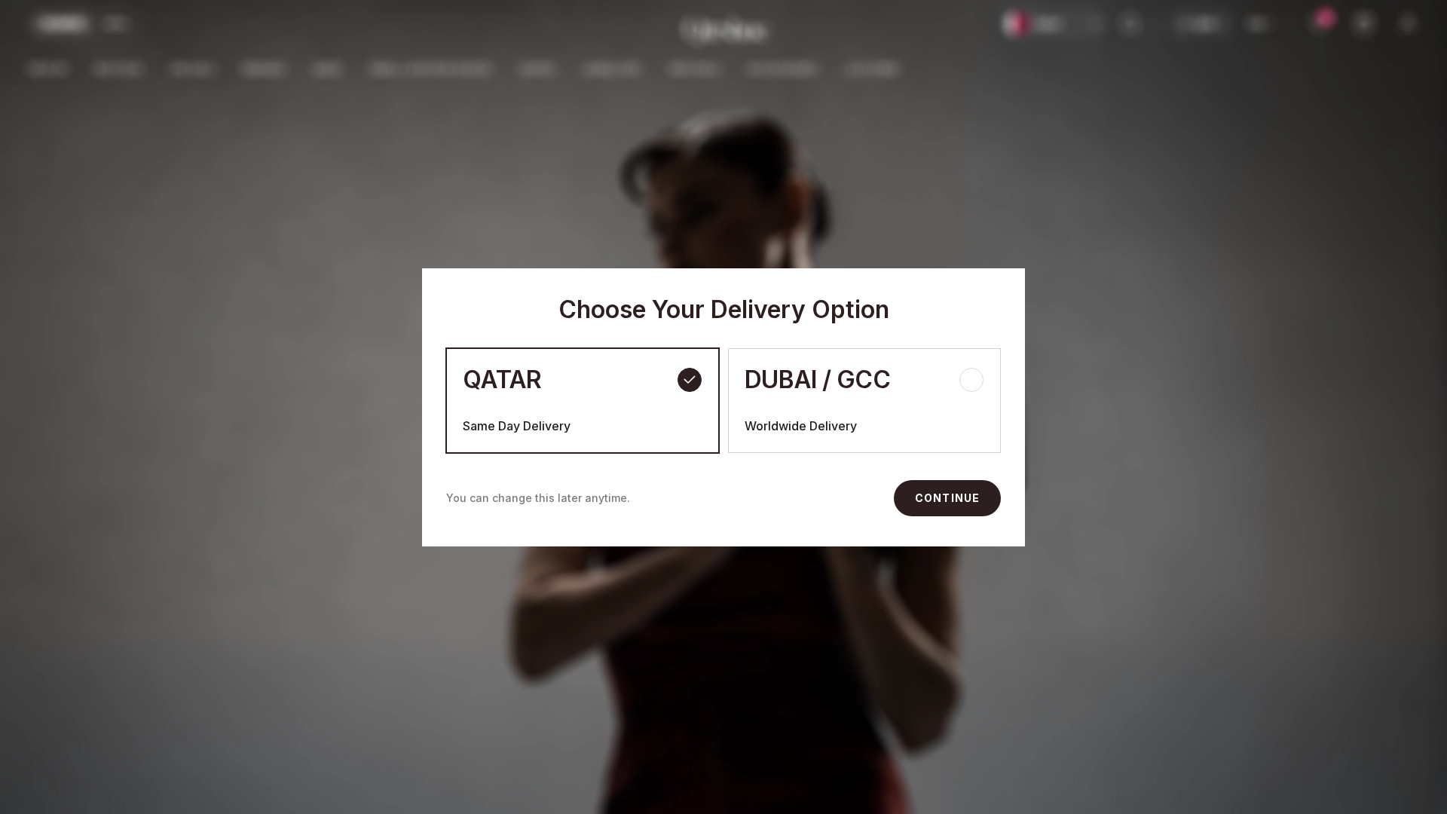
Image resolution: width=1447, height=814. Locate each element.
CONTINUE (947, 497)
